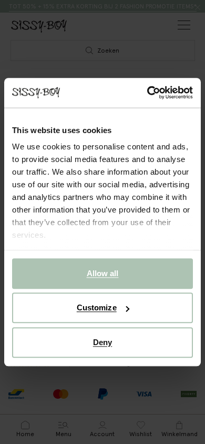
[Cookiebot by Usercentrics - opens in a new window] (147, 92)
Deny (102, 342)
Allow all (103, 273)
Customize (97, 307)
